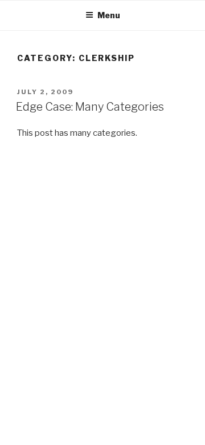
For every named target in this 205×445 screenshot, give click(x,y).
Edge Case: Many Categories (90, 107)
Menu (108, 15)
